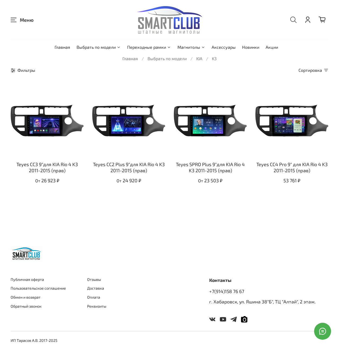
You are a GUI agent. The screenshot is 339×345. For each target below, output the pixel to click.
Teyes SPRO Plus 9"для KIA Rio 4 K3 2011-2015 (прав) (210, 167)
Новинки (250, 47)
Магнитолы (188, 47)
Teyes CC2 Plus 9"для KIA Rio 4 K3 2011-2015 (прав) (129, 167)
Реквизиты (96, 306)
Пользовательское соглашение (38, 288)
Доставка (95, 288)
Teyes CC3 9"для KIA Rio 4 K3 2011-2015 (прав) (47, 167)
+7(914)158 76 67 (226, 291)
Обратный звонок (26, 306)
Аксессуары (224, 47)
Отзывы (94, 279)
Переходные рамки (146, 47)
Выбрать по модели (96, 47)
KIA (199, 58)
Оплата (93, 297)
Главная (62, 47)
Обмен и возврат (26, 297)
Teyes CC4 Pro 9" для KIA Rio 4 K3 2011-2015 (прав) (292, 167)
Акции (272, 47)
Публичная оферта (27, 279)
